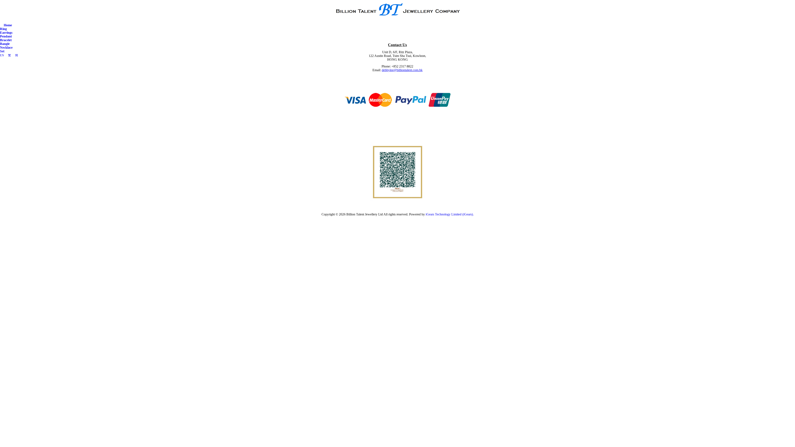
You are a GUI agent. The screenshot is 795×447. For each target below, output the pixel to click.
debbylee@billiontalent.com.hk (402, 70)
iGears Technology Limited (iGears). (450, 214)
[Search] (2, 21)
